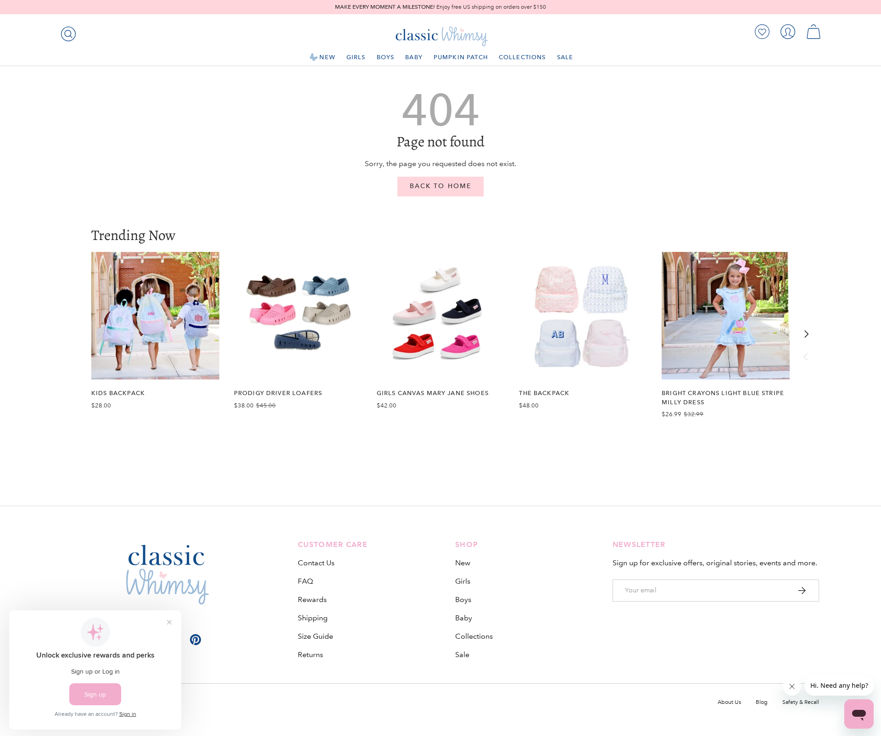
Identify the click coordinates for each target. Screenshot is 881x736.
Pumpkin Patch (461, 57)
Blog (762, 702)
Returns (310, 654)
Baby (414, 57)
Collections (522, 57)
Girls (356, 57)
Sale (565, 57)
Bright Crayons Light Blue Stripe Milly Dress (723, 397)
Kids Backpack (118, 393)
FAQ (305, 581)
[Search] (66, 32)
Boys (386, 57)
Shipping (313, 617)
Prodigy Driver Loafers (278, 393)
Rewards (312, 599)
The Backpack (544, 393)
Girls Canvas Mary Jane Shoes (433, 393)
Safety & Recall (800, 702)
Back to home (440, 186)
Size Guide (315, 636)
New (327, 57)
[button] (813, 32)
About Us (729, 702)
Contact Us (316, 562)
